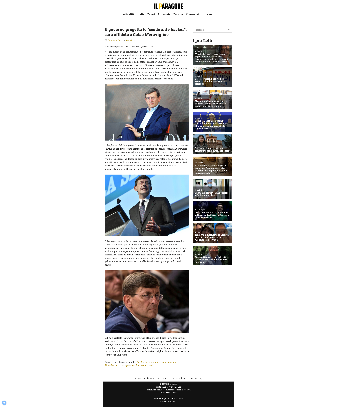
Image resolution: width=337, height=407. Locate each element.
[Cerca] (229, 30)
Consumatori (194, 14)
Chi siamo (149, 378)
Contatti (162, 378)
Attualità (128, 14)
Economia (164, 14)
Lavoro (209, 14)
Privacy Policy (177, 378)
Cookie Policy (196, 378)
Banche (178, 14)
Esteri (151, 14)
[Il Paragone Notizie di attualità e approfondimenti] (168, 5)
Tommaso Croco (115, 40)
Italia (141, 14)
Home (138, 378)
